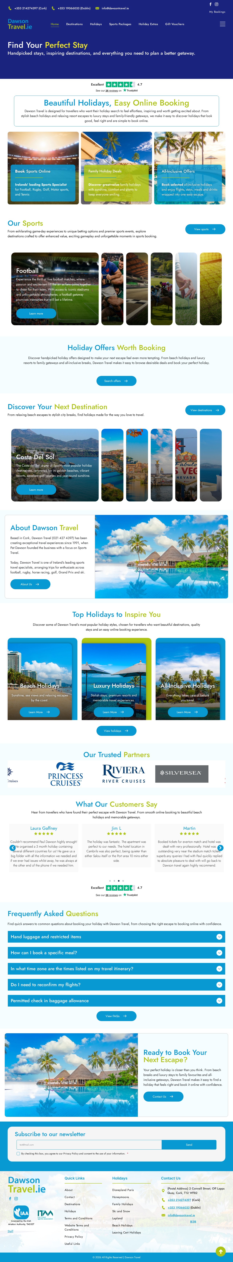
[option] (73, 774)
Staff (10, 1231)
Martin (44, 828)
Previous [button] (12, 848)
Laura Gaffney (189, 828)
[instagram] (216, 5)
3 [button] (119, 881)
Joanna (116, 828)
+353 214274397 (26, 8)
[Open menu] (222, 24)
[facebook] (210, 5)
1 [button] (110, 881)
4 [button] (123, 881)
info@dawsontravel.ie (115, 8)
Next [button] (220, 848)
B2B (193, 1221)
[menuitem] (217, 12)
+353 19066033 (68, 8)
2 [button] (114, 881)
